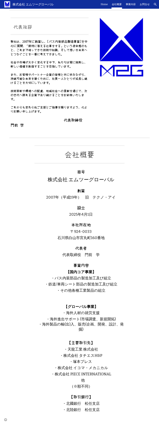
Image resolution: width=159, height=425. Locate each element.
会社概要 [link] (117, 4)
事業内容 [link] (131, 4)
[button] (155, 4)
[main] (49, 26)
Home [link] (104, 4)
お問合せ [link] (145, 4)
